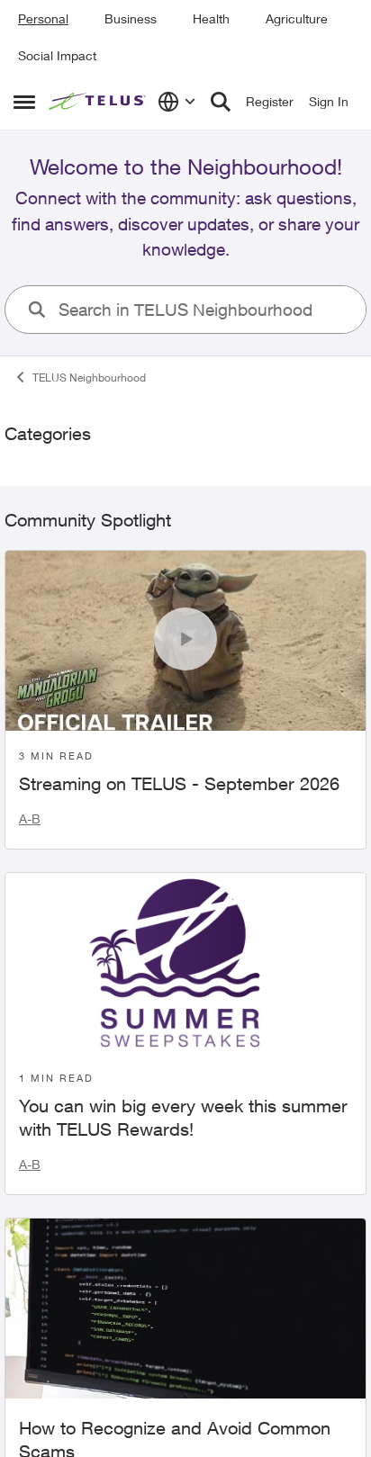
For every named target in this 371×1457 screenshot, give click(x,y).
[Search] (220, 101)
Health (211, 18)
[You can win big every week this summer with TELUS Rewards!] (185, 963)
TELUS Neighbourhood (89, 377)
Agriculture (297, 18)
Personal (43, 18)
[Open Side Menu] (24, 101)
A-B (30, 818)
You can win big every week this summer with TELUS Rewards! (183, 1117)
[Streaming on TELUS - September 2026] (185, 641)
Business (130, 18)
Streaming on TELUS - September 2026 (179, 783)
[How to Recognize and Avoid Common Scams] (185, 1309)
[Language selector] (177, 102)
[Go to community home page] (99, 102)
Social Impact (57, 55)
